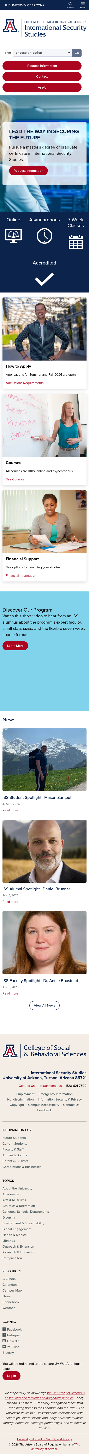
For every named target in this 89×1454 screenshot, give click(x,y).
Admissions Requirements (24, 383)
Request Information (42, 66)
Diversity (8, 1217)
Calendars (9, 1285)
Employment (25, 1094)
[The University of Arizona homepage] (24, 5)
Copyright (17, 1105)
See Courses (15, 479)
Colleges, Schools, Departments (25, 1212)
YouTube (13, 1347)
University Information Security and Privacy (44, 1439)
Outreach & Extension (18, 1246)
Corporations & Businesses (21, 1167)
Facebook (14, 1329)
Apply (42, 87)
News (6, 1296)
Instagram (14, 1335)
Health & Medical (15, 1235)
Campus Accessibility (43, 1105)
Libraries (8, 1241)
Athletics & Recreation (18, 1206)
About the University (17, 1188)
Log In (11, 1376)
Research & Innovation (18, 1252)
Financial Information (21, 576)
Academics (10, 1194)
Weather (8, 1308)
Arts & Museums (14, 1200)
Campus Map (12, 1290)
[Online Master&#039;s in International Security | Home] (44, 28)
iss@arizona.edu (50, 1086)
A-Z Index (9, 1279)
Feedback (44, 1110)
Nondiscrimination (20, 1099)
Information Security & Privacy (60, 1099)
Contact (42, 76)
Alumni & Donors (14, 1155)
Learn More (15, 646)
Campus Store (12, 1258)
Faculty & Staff (13, 1149)
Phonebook (10, 1302)
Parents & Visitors (15, 1161)
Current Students (14, 1144)
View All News (44, 1005)
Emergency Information (56, 1094)
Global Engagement (16, 1229)
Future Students (14, 1138)
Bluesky (8, 1353)
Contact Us (27, 1086)
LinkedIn (13, 1341)
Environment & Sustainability (23, 1223)
